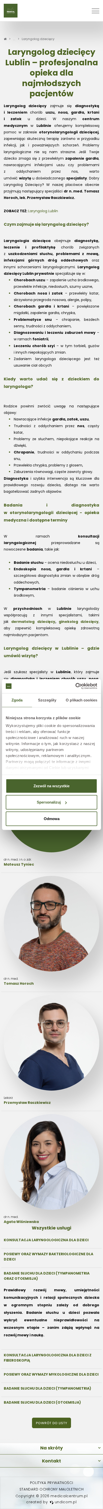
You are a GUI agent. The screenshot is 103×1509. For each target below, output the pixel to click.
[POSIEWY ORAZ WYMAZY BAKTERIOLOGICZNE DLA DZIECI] (51, 1256)
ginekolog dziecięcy (78, 621)
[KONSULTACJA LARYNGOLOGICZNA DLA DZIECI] (51, 1240)
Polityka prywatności (51, 1482)
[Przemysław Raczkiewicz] (51, 1050)
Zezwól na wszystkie (52, 786)
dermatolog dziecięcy (33, 621)
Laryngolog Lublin (43, 210)
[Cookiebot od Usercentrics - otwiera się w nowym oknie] (75, 686)
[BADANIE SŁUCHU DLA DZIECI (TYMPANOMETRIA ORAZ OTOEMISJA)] (51, 1307)
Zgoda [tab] (17, 700)
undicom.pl (65, 1501)
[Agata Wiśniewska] (51, 1169)
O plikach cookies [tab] (81, 700)
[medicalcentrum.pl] (11, 11)
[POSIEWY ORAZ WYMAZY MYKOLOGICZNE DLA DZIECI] (51, 1374)
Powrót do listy (51, 1423)
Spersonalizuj (49, 802)
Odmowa (52, 818)
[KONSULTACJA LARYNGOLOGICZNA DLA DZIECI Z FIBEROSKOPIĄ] (51, 1358)
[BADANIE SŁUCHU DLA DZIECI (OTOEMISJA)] (51, 1402)
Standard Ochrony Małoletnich (52, 1489)
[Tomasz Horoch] (51, 931)
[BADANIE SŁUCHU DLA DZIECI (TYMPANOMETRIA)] (51, 1388)
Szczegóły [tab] (47, 700)
